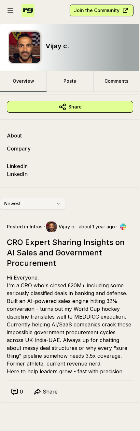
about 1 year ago (97, 226)
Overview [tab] (23, 81)
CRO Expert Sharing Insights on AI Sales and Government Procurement (66, 252)
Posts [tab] (69, 81)
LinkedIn (17, 174)
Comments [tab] (117, 81)
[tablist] (70, 81)
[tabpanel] (70, 254)
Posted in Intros (25, 226)
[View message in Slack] (123, 226)
